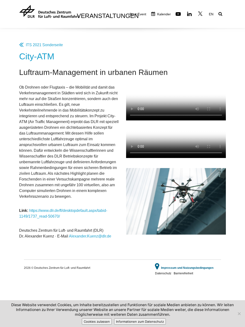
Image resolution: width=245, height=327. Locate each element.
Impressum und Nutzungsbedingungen (187, 268)
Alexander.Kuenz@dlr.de (90, 236)
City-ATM (36, 56)
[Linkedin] (190, 14)
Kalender (163, 14)
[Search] (220, 14)
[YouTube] (179, 14)
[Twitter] (201, 14)
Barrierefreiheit (183, 273)
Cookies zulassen (97, 321)
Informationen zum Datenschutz (140, 321)
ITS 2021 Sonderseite (44, 45)
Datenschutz (163, 273)
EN (211, 14)
